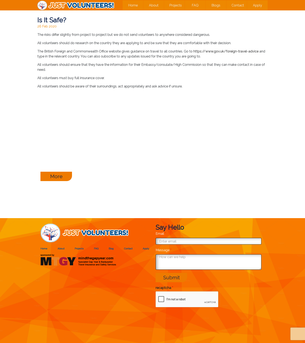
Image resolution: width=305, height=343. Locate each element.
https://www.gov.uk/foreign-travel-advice (226, 51)
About (154, 5)
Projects (175, 5)
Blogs (215, 5)
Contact (238, 5)
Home (133, 5)
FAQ (195, 5)
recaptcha (164, 288)
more (56, 176)
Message (163, 250)
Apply (257, 5)
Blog (111, 248)
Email (161, 234)
